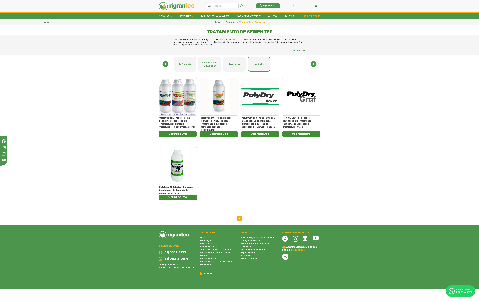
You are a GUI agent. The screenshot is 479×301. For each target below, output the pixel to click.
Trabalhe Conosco (209, 246)
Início (217, 22)
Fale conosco (206, 243)
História (204, 237)
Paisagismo (246, 255)
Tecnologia (205, 240)
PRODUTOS (164, 16)
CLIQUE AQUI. (298, 250)
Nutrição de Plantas (250, 240)
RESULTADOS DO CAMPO (249, 16)
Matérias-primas (249, 258)
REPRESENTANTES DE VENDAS (215, 16)
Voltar (46, 22)
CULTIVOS (272, 16)
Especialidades (248, 252)
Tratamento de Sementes (253, 249)
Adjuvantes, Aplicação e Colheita (257, 237)
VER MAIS (298, 50)
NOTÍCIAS (289, 16)
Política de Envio (208, 258)
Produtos (230, 22)
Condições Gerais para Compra (215, 249)
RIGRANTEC (185, 16)
